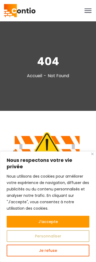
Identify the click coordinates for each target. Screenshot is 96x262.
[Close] (92, 154)
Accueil (34, 76)
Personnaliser (48, 236)
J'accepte (48, 221)
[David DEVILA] (19, 10)
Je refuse (48, 250)
